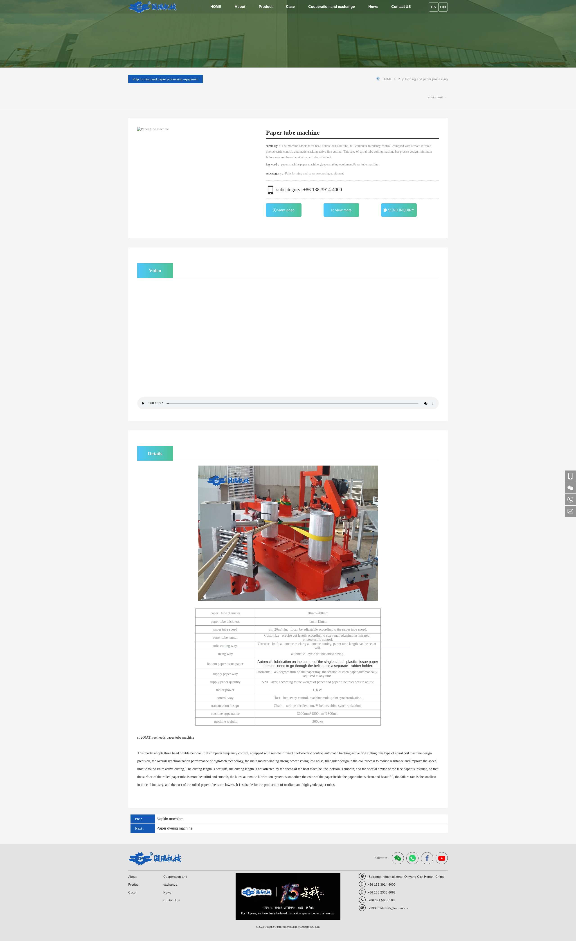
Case (290, 7)
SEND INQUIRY (401, 210)
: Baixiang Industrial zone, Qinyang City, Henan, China (405, 876)
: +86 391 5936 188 (381, 900)
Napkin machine (169, 819)
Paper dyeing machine (174, 828)
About (240, 7)
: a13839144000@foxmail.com (388, 908)
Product (265, 7)
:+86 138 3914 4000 (381, 884)
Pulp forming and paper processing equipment (165, 79)
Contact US (401, 7)
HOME (215, 7)
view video (286, 210)
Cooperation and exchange (331, 7)
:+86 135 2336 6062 (381, 892)
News (373, 7)
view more (343, 210)
